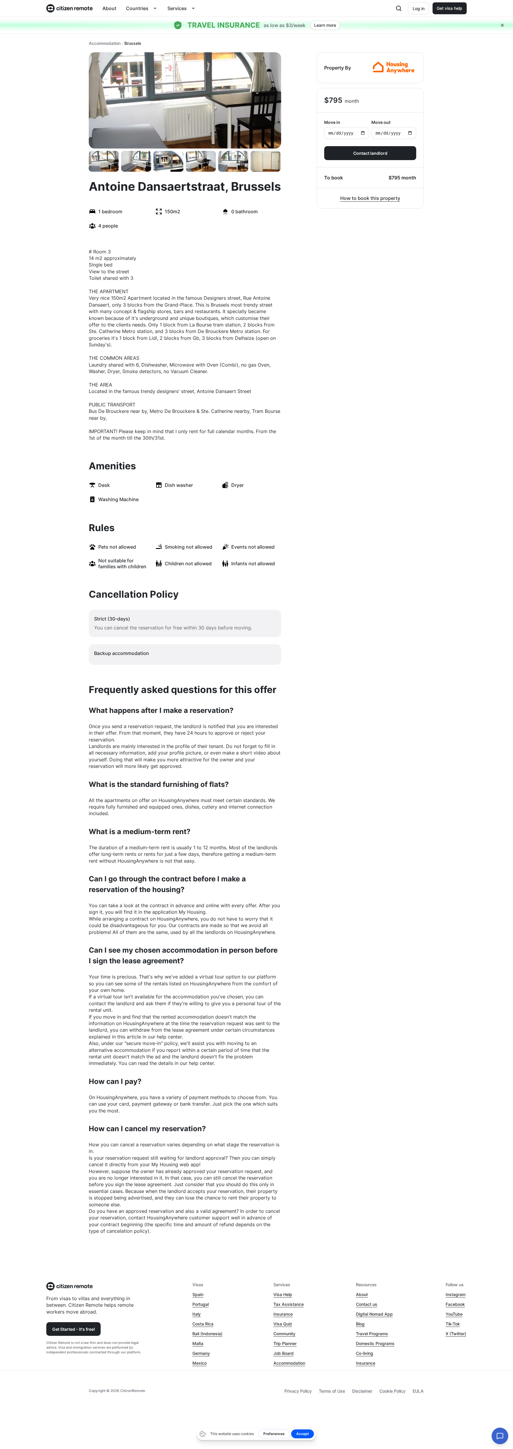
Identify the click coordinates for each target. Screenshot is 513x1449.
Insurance (283, 1314)
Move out (380, 122)
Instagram (456, 1294)
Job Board (283, 1353)
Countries (137, 8)
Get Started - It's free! (73, 1329)
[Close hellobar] (502, 25)
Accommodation (105, 43)
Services (177, 8)
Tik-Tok (453, 1323)
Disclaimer (362, 1390)
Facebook (455, 1304)
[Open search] (399, 8)
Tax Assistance (288, 1304)
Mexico (199, 1363)
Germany (201, 1353)
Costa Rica (202, 1323)
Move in (332, 122)
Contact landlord (370, 153)
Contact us (366, 1304)
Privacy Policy (298, 1390)
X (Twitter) (456, 1333)
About (109, 8)
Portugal (200, 1304)
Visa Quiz (282, 1323)
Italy (196, 1314)
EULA (418, 1390)
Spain (197, 1294)
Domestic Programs (375, 1343)
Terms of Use (332, 1390)
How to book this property (370, 198)
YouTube (454, 1314)
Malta (197, 1343)
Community (284, 1333)
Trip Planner (285, 1343)
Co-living (364, 1353)
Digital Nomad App (374, 1314)
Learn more (325, 25)
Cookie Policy (392, 1390)
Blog (360, 1323)
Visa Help (282, 1294)
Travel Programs (372, 1333)
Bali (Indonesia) (207, 1333)
